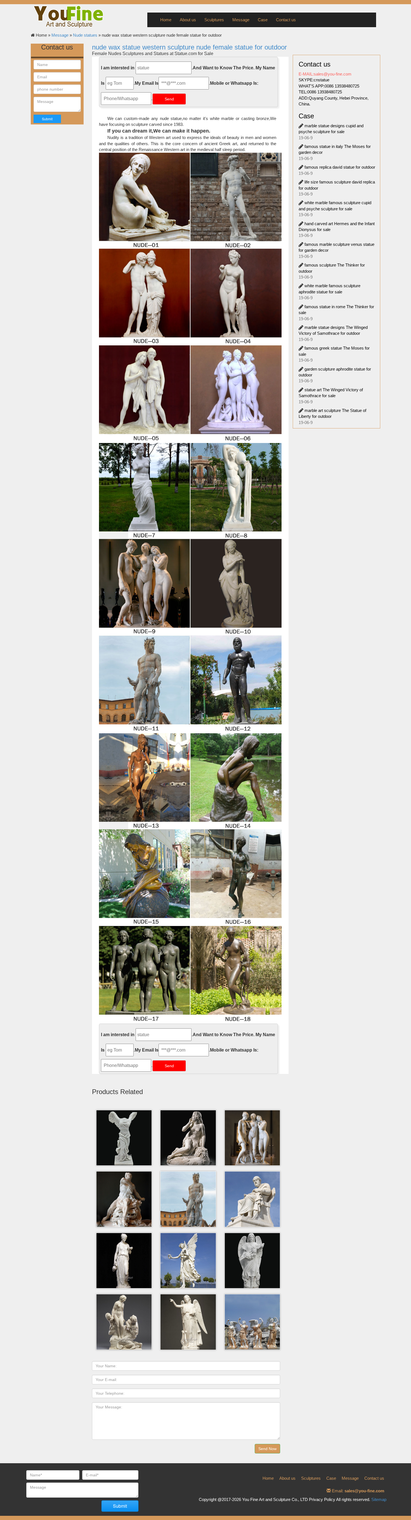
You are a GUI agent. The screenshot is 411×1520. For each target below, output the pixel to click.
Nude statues (85, 35)
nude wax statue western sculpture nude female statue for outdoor (189, 47)
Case (263, 19)
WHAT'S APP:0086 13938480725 (329, 86)
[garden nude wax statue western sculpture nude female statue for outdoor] (190, 587)
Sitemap (378, 1499)
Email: (357, 1490)
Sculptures (214, 19)
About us (188, 19)
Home (165, 19)
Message (240, 19)
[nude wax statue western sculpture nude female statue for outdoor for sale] (190, 878)
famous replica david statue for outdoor (339, 167)
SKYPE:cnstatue (314, 79)
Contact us (286, 19)
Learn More (125, 1147)
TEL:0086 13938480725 (320, 91)
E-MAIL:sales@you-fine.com (325, 74)
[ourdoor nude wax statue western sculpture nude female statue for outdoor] (190, 297)
